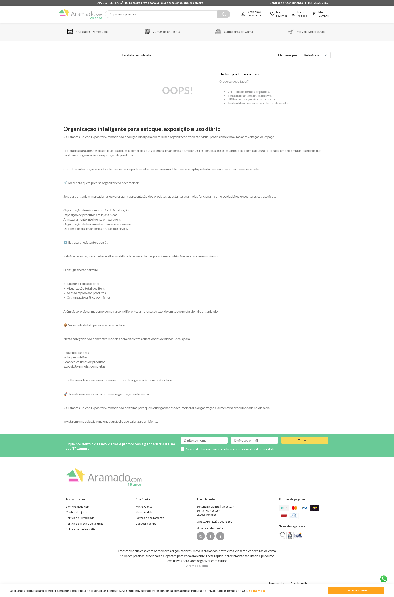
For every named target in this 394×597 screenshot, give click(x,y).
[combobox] (167, 14)
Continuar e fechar (356, 590)
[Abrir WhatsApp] (384, 579)
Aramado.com (197, 565)
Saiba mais (257, 590)
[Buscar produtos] (224, 14)
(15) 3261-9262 (318, 3)
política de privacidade (260, 449)
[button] (287, 3)
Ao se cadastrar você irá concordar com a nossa (230, 449)
